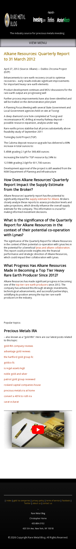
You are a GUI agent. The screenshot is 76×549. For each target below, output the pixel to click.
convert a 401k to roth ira (18, 396)
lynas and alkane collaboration (53, 247)
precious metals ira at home (19, 390)
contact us (47, 503)
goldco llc (9, 362)
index (8, 500)
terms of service (53, 500)
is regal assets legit (14, 368)
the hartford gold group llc (18, 357)
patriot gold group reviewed (19, 379)
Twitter (27, 503)
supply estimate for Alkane (44, 199)
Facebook (66, 500)
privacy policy (38, 500)
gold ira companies (21, 500)
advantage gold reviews (17, 351)
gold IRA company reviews (18, 346)
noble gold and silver (15, 373)
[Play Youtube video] (38, 430)
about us (37, 503)
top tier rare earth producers (32, 284)
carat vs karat (11, 401)
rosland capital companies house (22, 385)
